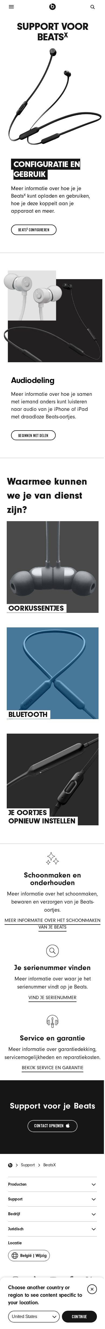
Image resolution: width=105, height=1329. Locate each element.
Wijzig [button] (33, 1257)
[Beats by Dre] (52, 6)
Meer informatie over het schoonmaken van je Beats (52, 925)
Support (28, 1165)
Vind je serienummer (52, 998)
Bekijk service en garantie (52, 1068)
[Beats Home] (10, 1165)
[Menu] (11, 6)
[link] (34, 230)
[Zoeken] (92, 6)
